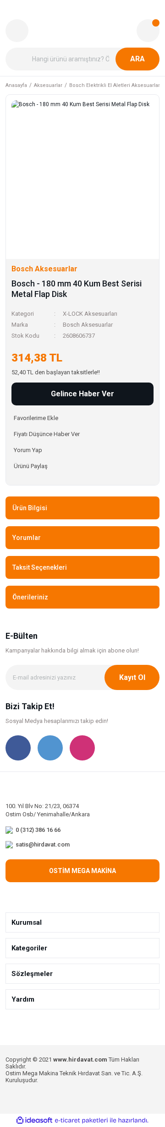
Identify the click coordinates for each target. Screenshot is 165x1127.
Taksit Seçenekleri (39, 567)
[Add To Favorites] (82, 418)
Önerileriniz (30, 597)
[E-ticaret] (81, 1120)
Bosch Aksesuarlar (88, 324)
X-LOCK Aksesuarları (90, 313)
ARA (137, 58)
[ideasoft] (34, 1120)
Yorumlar (26, 537)
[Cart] (148, 30)
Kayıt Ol (132, 677)
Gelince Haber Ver (82, 393)
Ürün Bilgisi (29, 508)
